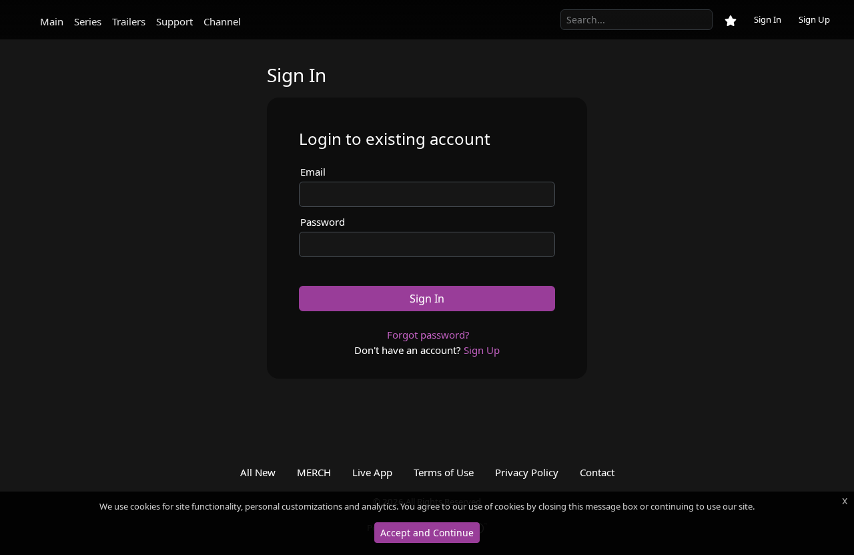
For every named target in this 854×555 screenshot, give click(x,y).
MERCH (314, 472)
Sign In (767, 19)
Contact (597, 472)
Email (313, 171)
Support (174, 21)
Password (322, 221)
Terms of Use (444, 472)
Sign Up (814, 19)
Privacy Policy (526, 472)
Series (87, 21)
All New (258, 472)
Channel (222, 21)
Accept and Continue (427, 532)
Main (51, 21)
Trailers (128, 21)
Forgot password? (428, 334)
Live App (372, 472)
